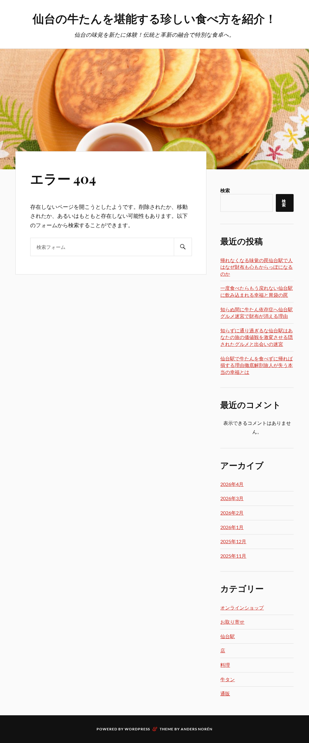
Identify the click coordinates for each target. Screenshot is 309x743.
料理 (225, 665)
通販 (225, 693)
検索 (225, 190)
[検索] (183, 247)
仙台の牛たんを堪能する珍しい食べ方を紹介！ (154, 18)
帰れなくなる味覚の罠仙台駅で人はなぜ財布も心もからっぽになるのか (256, 267)
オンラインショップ (242, 607)
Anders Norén (196, 729)
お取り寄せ (232, 622)
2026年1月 (232, 527)
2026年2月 (232, 513)
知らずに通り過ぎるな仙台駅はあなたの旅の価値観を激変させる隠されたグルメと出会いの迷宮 (256, 337)
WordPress (137, 729)
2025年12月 (233, 541)
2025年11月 (233, 556)
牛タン (227, 679)
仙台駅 (227, 636)
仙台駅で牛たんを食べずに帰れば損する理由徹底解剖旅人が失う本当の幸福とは (256, 365)
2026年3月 (232, 498)
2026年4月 (232, 484)
